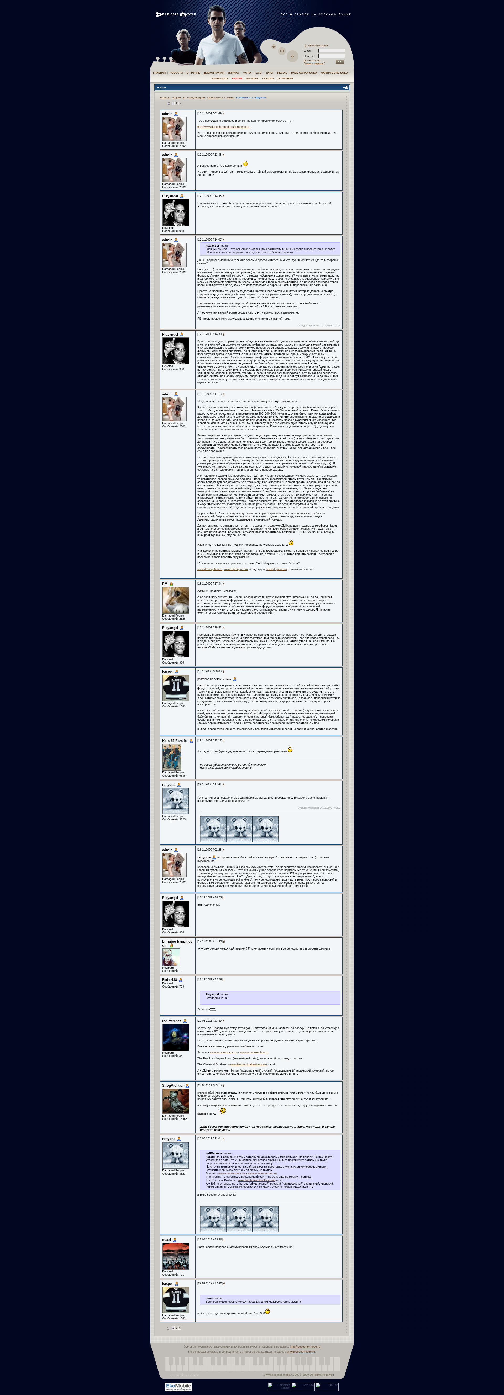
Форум (237, 78)
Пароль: (310, 56)
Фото (247, 72)
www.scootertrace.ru (223, 1052)
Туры (269, 72)
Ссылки (268, 78)
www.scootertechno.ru (254, 1052)
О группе (193, 72)
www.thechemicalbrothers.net (248, 1064)
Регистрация (312, 60)
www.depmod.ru (276, 569)
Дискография (214, 72)
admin (167, 114)
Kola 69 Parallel (175, 741)
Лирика (233, 72)
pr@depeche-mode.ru (301, 1351)
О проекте (285, 78)
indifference (171, 1021)
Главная (159, 72)
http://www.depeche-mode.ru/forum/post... (224, 126)
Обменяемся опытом (220, 97)
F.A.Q (258, 72)
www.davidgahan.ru (209, 569)
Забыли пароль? (314, 63)
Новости (176, 72)
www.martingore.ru (236, 569)
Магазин (252, 78)
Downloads (219, 78)
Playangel (170, 196)
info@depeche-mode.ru (305, 1346)
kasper (167, 671)
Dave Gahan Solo (304, 72)
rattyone (168, 785)
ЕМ (164, 584)
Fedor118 (169, 980)
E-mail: (308, 50)
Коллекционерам (194, 97)
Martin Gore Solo (334, 72)
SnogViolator (173, 1086)
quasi (166, 1240)
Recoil (282, 72)
